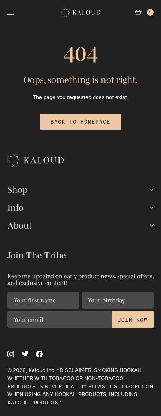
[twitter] (25, 354)
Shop (17, 189)
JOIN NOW (133, 319)
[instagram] (10, 354)
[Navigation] (10, 12)
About (19, 225)
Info (15, 207)
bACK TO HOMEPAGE (80, 121)
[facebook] (39, 354)
